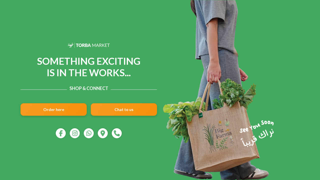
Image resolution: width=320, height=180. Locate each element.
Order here (53, 109)
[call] (117, 133)
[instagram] (75, 133)
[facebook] (61, 133)
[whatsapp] (89, 133)
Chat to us (124, 109)
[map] (103, 133)
